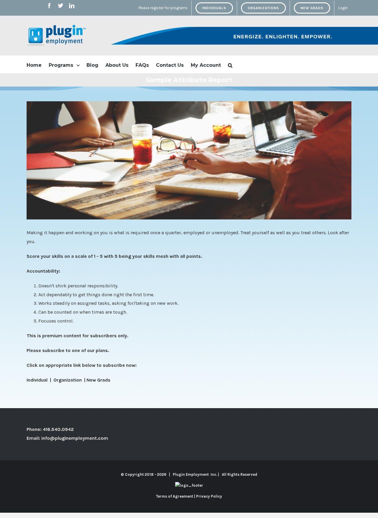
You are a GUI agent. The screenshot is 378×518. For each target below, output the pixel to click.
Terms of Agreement (174, 496)
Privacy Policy (209, 496)
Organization (68, 380)
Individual (38, 380)
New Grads (98, 380)
